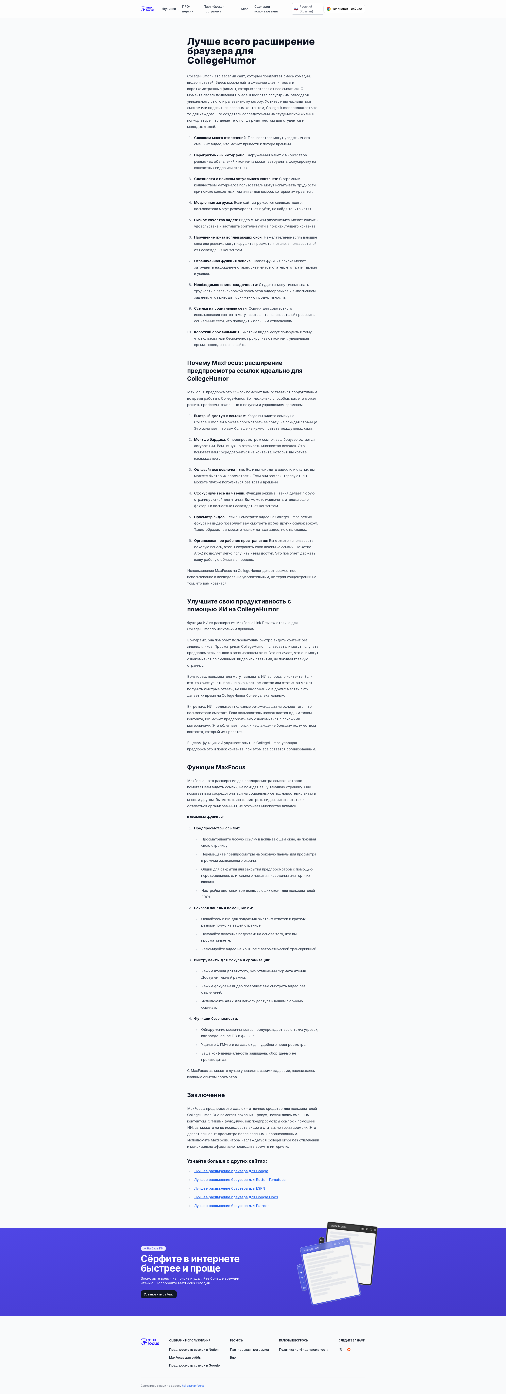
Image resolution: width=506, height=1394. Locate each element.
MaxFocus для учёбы (185, 1357)
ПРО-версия (187, 9)
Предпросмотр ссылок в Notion (194, 1350)
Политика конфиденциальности (304, 1350)
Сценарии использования (266, 9)
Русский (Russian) (303, 9)
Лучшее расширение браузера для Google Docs (236, 1197)
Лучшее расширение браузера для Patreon (231, 1206)
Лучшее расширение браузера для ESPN (229, 1188)
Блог (244, 9)
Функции (169, 9)
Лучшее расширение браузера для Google (231, 1171)
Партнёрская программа (214, 9)
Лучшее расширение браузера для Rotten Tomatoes (240, 1180)
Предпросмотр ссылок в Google (194, 1365)
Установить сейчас (347, 9)
